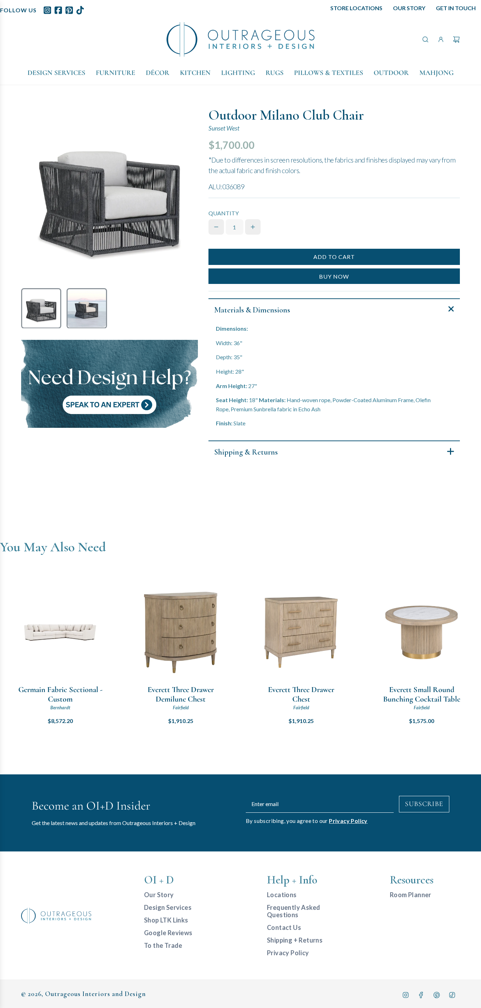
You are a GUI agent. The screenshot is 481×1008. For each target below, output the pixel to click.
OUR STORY (409, 8)
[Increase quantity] (253, 227)
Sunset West (223, 128)
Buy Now (334, 276)
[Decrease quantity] (216, 227)
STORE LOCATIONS (356, 8)
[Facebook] (421, 995)
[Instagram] (405, 995)
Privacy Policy (348, 820)
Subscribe (424, 804)
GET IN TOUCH (456, 8)
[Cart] (456, 39)
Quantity (223, 213)
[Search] (425, 39)
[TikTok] (452, 995)
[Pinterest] (436, 995)
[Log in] (441, 39)
